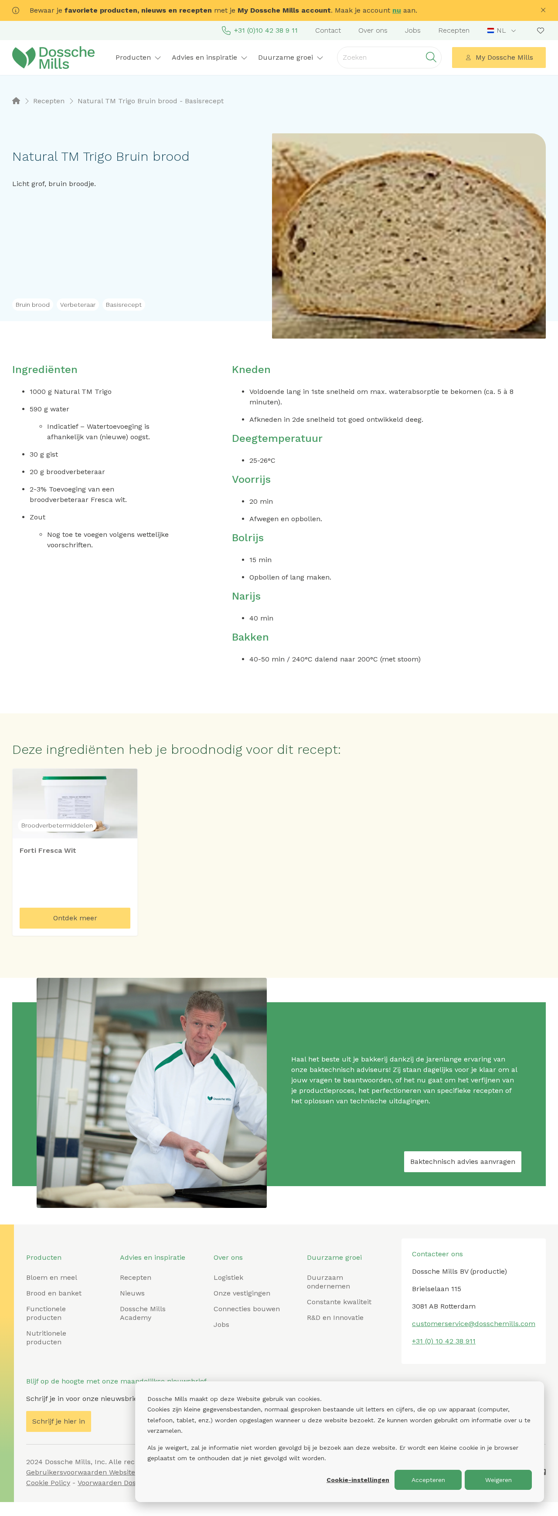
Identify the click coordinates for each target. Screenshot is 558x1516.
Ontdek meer (75, 918)
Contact (328, 30)
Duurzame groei (334, 1257)
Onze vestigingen (242, 1293)
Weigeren (498, 1479)
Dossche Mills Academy (143, 1313)
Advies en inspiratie (152, 1257)
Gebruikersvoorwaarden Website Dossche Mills (104, 1472)
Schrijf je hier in (58, 1421)
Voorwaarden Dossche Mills (124, 1483)
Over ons (373, 30)
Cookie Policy (48, 1483)
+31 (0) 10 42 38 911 (444, 1341)
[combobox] (502, 30)
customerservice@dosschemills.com (473, 1323)
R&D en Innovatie (335, 1317)
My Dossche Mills (504, 57)
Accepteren (428, 1479)
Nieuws (132, 1293)
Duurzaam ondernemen (328, 1281)
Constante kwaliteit (339, 1302)
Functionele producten (46, 1313)
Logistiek (228, 1277)
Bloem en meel (51, 1277)
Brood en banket (54, 1293)
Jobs (413, 30)
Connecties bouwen (247, 1309)
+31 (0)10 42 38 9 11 (266, 30)
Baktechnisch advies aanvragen (462, 1161)
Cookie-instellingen (358, 1479)
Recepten (454, 30)
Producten (43, 1257)
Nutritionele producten (46, 1337)
